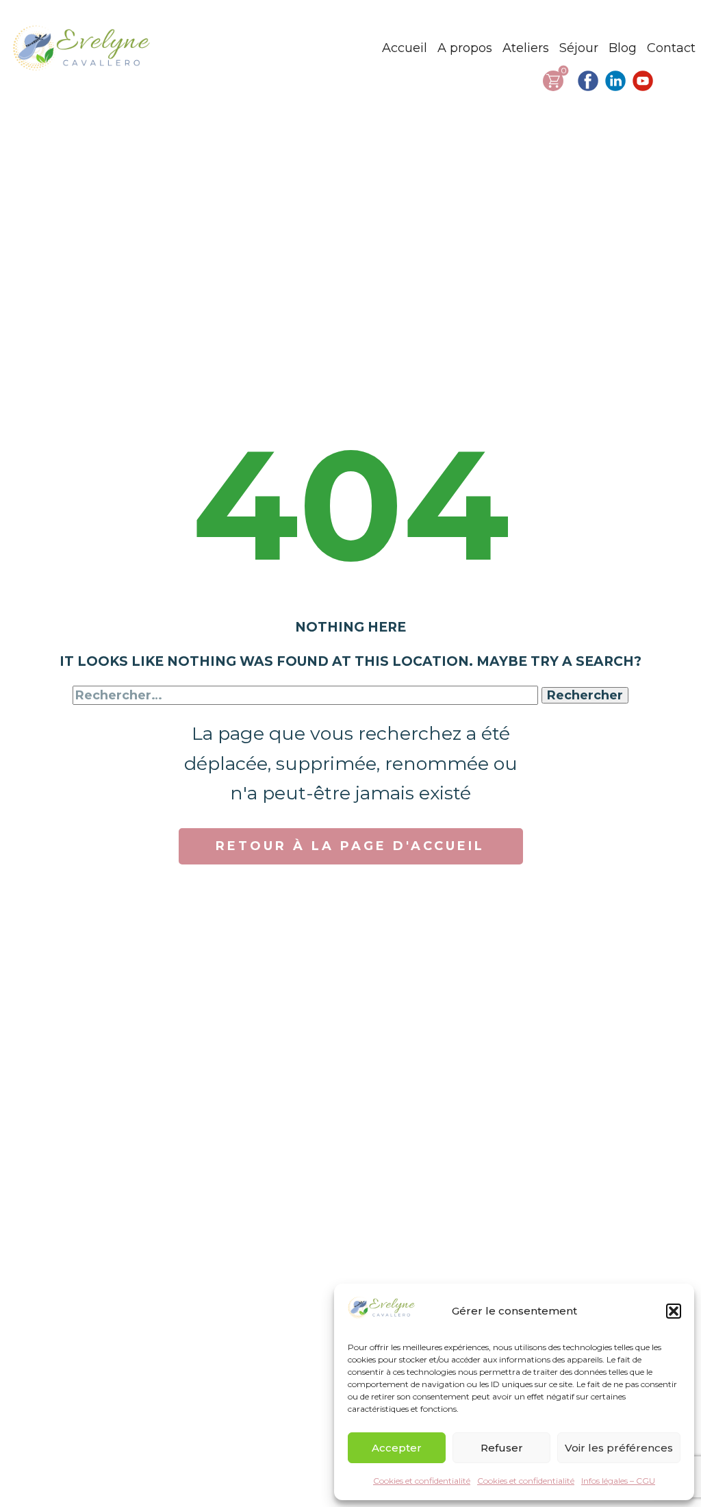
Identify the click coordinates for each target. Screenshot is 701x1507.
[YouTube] (643, 81)
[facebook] (588, 81)
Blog (623, 47)
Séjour (578, 47)
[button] (673, 1311)
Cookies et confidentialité (421, 1480)
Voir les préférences (619, 1447)
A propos (464, 47)
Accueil (404, 47)
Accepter (397, 1447)
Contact (671, 47)
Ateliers (525, 47)
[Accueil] (82, 48)
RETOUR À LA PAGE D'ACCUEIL (350, 846)
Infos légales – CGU (618, 1480)
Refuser (502, 1447)
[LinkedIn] (615, 81)
